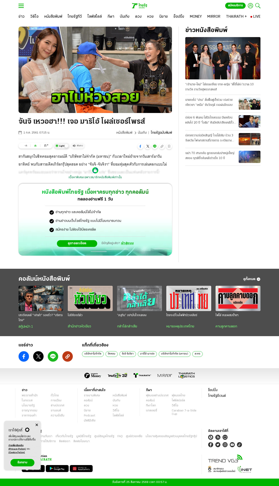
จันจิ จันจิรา (128, 354)
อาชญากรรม (29, 410)
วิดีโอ (116, 410)
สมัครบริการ (235, 5)
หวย (115, 405)
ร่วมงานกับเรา (43, 436)
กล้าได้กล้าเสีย (127, 326)
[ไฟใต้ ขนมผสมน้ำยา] (238, 298)
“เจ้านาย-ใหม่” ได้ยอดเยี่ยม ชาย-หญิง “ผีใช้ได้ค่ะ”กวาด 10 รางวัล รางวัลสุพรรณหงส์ (219, 87)
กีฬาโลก (151, 405)
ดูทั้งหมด (249, 279)
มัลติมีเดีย (89, 420)
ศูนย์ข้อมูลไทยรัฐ (104, 436)
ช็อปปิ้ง (213, 390)
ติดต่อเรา (64, 441)
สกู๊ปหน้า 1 (26, 327)
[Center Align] (37, 425)
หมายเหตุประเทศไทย (180, 326)
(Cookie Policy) (17, 452)
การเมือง (56, 400)
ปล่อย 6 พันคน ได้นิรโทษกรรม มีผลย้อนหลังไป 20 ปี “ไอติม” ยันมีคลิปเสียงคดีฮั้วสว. (209, 120)
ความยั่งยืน (57, 415)
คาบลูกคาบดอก (226, 326)
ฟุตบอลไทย (178, 395)
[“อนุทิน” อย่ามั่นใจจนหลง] (139, 298)
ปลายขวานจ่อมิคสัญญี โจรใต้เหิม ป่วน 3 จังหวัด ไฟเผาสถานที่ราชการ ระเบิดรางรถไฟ (209, 138)
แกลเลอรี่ (151, 410)
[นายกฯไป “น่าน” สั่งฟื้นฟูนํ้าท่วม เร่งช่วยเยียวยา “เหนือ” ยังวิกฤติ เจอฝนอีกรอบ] (249, 104)
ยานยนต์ (56, 410)
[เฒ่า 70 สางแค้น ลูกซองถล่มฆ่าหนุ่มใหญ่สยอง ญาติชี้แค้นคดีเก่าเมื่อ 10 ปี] (249, 157)
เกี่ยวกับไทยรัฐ (64, 436)
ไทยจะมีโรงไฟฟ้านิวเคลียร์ (181, 315)
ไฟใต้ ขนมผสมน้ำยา (227, 315)
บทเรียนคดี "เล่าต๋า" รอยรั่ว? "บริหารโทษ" (41, 318)
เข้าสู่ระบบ (127, 243)
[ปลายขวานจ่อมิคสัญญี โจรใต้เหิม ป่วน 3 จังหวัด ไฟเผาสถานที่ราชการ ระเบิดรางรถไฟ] (249, 139)
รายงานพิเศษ (92, 395)
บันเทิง (142, 133)
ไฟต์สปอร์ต (178, 400)
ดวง (86, 405)
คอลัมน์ (88, 400)
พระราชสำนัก (30, 395)
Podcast (89, 415)
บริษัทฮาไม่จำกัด (92, 354)
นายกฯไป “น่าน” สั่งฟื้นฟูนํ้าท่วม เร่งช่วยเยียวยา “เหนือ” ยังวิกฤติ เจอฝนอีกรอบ (209, 102)
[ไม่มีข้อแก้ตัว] (90, 298)
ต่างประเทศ (57, 405)
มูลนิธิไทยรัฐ (83, 436)
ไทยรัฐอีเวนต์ (217, 396)
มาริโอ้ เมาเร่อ (147, 354)
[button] (140, 146)
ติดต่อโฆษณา (81, 441)
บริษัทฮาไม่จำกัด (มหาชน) (174, 354)
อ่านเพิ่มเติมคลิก (17, 447)
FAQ (120, 436)
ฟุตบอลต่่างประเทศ (157, 395)
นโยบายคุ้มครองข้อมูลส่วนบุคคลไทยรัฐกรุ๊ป (171, 436)
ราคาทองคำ (29, 415)
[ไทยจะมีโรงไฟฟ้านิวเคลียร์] (188, 298)
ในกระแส (27, 400)
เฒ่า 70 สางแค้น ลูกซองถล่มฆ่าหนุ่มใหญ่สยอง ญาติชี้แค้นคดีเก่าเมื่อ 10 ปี (209, 156)
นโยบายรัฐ (28, 405)
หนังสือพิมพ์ (124, 133)
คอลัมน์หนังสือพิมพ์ (44, 279)
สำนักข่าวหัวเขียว (79, 326)
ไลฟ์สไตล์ (118, 415)
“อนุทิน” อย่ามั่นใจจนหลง (131, 315)
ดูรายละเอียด (77, 243)
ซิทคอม (111, 354)
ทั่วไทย (55, 395)
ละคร (197, 354)
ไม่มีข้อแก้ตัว (75, 315)
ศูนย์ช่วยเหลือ (134, 436)
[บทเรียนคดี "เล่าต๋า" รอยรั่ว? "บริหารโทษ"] (41, 298)
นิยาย (87, 410)
